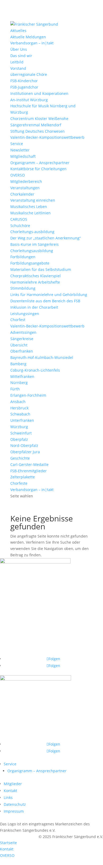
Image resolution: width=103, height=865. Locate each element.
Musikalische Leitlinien (30, 212)
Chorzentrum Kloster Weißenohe (39, 118)
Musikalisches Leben (28, 206)
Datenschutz (15, 804)
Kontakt (10, 790)
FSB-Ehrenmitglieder (28, 470)
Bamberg (18, 363)
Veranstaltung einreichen (32, 200)
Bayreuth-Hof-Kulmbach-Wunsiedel (41, 357)
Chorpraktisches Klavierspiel (35, 275)
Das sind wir (21, 55)
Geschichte (20, 458)
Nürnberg (19, 382)
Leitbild (17, 61)
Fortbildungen (22, 256)
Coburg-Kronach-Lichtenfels (35, 370)
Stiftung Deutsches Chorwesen (37, 131)
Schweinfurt (21, 433)
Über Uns (18, 49)
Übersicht (18, 345)
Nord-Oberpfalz (24, 445)
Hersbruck (19, 407)
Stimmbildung (22, 288)
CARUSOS (18, 219)
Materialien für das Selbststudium (40, 269)
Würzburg (19, 426)
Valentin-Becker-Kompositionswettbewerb (47, 137)
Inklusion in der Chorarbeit (34, 307)
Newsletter (20, 149)
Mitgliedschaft (23, 156)
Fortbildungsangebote (29, 263)
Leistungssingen (24, 313)
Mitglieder (13, 783)
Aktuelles (18, 30)
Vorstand (18, 68)
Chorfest (17, 319)
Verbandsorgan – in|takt (32, 42)
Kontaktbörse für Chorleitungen (38, 168)
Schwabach (20, 414)
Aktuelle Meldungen (28, 36)
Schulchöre (20, 225)
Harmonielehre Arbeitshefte (35, 282)
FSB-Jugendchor (24, 87)
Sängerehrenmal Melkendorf (35, 124)
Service (16, 143)
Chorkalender (22, 194)
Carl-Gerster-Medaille (29, 464)
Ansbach (18, 401)
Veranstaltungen (25, 187)
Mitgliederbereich (26, 181)
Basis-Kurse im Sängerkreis (34, 244)
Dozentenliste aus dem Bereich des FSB (45, 300)
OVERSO (17, 175)
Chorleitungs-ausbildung (32, 231)
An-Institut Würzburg (29, 99)
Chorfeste (18, 483)
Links (8, 797)
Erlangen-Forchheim (28, 395)
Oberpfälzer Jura (25, 451)
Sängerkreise (21, 338)
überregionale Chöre (28, 74)
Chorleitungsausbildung (31, 250)
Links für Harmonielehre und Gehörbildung (48, 294)
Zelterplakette (22, 476)
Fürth (15, 388)
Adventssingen (23, 332)
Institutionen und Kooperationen (39, 93)
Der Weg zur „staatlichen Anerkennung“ (45, 237)
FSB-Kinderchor (24, 80)
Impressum (14, 811)
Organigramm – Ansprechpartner (39, 162)
